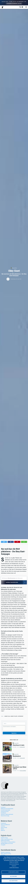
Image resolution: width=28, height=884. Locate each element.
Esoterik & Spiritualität (5, 810)
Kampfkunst (3, 812)
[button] (4, 542)
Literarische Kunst (5, 811)
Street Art (14, 268)
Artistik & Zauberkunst (5, 852)
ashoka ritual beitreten (12, 582)
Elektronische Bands (5, 840)
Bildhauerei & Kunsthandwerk (7, 808)
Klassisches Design (5, 815)
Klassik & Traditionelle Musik (7, 814)
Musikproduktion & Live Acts (7, 843)
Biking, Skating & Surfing (6, 853)
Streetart (20, 716)
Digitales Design (4, 837)
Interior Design (4, 827)
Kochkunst (3, 807)
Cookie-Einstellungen (13, 872)
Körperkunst (3, 823)
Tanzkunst (3, 855)
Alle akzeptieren (13, 880)
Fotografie (3, 844)
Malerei (2, 828)
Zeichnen (3, 826)
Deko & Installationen (5, 824)
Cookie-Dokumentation (14, 867)
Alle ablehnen (13, 876)
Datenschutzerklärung (14, 864)
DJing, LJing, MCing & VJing (7, 839)
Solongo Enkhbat (23, 770)
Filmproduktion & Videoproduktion (8, 842)
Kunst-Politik (14, 716)
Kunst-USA (7, 716)
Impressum (14, 865)
